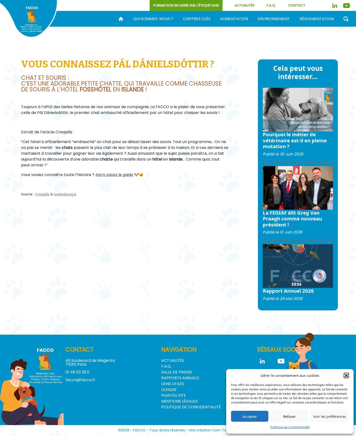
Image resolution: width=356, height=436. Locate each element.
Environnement (274, 19)
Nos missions (149, 26)
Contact (296, 5)
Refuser (289, 416)
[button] (346, 375)
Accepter (249, 416)
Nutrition (283, 26)
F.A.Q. (271, 5)
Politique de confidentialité (290, 427)
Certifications (330, 26)
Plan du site (173, 395)
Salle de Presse (176, 372)
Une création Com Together (213, 430)
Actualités (245, 5)
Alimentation (234, 19)
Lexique (169, 389)
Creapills (42, 194)
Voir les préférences (329, 416)
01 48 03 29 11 (77, 372)
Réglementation (317, 19)
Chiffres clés (196, 19)
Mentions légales (179, 401)
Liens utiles (172, 384)
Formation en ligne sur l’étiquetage (186, 5)
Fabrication (201, 26)
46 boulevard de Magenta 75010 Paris (90, 362)
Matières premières (244, 26)
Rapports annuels (180, 378)
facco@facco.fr (80, 380)
